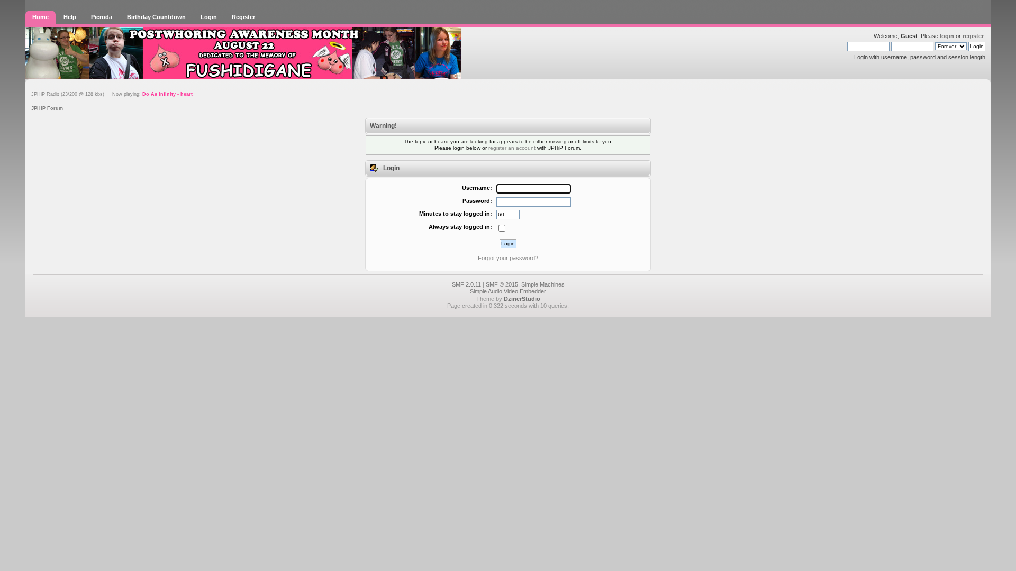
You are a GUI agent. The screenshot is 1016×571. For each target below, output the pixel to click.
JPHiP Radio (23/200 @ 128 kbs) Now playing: (112, 94)
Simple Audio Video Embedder (508, 291)
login (947, 36)
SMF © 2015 (502, 284)
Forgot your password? (508, 258)
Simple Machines (543, 284)
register (973, 36)
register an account (512, 148)
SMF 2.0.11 (466, 284)
